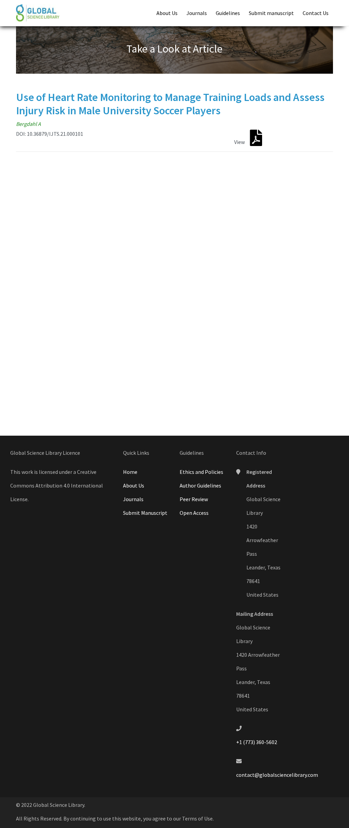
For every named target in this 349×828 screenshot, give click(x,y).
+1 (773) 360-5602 (256, 742)
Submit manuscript (271, 13)
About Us (167, 13)
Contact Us (316, 13)
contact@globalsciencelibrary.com (277, 774)
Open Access (194, 512)
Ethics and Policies (201, 471)
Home (130, 471)
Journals (196, 13)
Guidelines (228, 13)
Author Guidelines (200, 485)
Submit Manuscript (145, 512)
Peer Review (194, 499)
